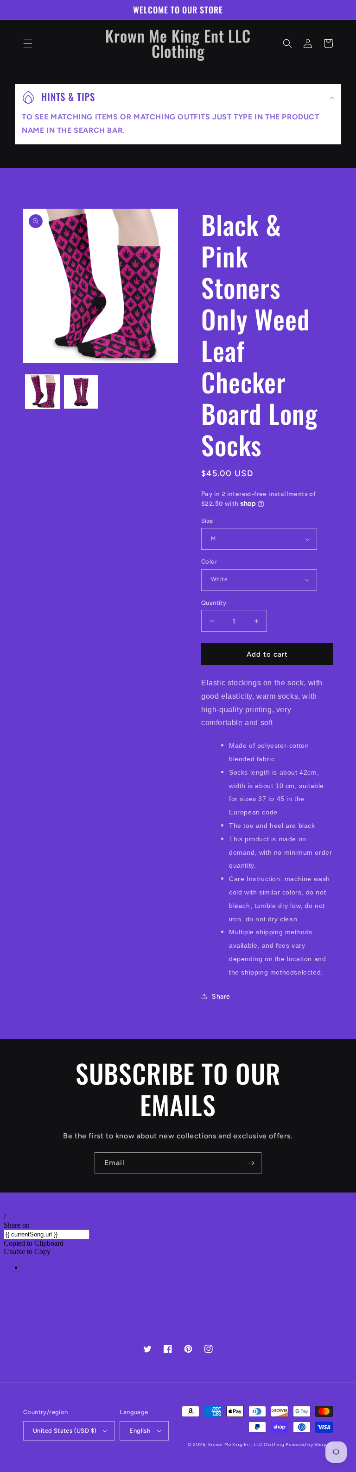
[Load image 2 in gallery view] (81, 392)
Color (209, 561)
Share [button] (221, 996)
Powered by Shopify (309, 1444)
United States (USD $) (64, 1430)
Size (207, 520)
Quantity (213, 602)
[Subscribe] (251, 1163)
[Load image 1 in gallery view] (42, 392)
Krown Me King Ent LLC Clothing (247, 1444)
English (139, 1430)
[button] (28, 43)
